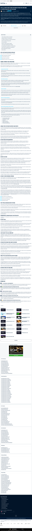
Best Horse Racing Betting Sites (5, 421)
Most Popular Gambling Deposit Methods (7, 44)
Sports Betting (3, 379)
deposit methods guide (21, 177)
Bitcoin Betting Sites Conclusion (6, 48)
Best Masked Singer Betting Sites (5, 481)
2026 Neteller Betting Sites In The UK (10, 321)
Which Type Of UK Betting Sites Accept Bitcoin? (8, 47)
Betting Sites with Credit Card (9, 332)
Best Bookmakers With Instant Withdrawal (6, 373)
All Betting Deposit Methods (5, 457)
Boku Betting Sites (3, 469)
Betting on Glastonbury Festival (5, 484)
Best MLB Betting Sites (4, 411)
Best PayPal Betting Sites (4, 431)
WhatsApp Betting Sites (4, 498)
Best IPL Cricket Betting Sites (5, 422)
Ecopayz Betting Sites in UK (4, 460)
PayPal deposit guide (28, 187)
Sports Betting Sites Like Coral (5, 378)
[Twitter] (25, 3)
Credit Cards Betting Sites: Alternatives (6, 468)
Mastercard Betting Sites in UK (5, 459)
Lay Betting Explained (3, 507)
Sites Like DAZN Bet (7, 402)
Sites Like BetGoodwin (8, 385)
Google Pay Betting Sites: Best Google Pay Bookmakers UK (10, 317)
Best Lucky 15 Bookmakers (4, 372)
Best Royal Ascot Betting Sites (5, 414)
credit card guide (17, 86)
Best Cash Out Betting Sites (4, 432)
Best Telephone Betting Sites (5, 365)
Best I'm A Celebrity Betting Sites (5, 480)
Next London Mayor (3, 492)
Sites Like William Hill (8, 380)
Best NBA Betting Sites (4, 419)
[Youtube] (26, 3)
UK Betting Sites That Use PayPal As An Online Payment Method (10, 313)
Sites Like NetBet (7, 386)
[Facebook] (23, 3)
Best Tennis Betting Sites (4, 418)
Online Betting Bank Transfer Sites (26, 313)
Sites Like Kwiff (7, 387)
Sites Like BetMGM (7, 390)
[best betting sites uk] (4, 3)
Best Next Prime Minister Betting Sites (6, 482)
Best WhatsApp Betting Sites (5, 364)
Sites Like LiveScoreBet (8, 396)
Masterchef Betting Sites (4, 490)
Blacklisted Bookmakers (4, 440)
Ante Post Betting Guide (4, 501)
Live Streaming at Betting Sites (4, 499)
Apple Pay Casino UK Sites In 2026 (10, 336)
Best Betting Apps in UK (4, 447)
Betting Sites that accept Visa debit (5, 466)
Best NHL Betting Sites (4, 412)
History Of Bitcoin (4, 42)
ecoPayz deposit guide (4, 188)
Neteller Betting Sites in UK (4, 461)
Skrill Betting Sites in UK (4, 462)
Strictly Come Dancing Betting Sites (6, 489)
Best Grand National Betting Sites (5, 413)
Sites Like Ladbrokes (8, 379)
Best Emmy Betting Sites (4, 479)
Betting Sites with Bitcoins (4, 467)
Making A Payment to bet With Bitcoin (7, 38)
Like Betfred (8, 381)
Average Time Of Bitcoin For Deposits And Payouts (8, 39)
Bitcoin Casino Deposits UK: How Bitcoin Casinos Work (25, 321)
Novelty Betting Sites (4, 474)
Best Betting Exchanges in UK (5, 368)
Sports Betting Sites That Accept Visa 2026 (26, 325)
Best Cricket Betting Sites (4, 420)
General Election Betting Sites (5, 488)
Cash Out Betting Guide (3, 500)
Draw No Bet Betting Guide (4, 508)
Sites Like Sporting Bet (8, 397)
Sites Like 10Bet (7, 389)
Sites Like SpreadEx (7, 398)
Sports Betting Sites (3, 381)
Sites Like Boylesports (8, 388)
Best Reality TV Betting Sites (5, 475)
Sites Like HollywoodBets (8, 394)
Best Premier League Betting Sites (5, 410)
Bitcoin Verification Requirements (6, 40)
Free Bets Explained (3, 502)
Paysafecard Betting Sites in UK (5, 458)
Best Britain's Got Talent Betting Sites (6, 483)
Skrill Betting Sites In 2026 (25, 332)
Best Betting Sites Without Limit (5, 367)
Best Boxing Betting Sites (4, 409)
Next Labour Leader (3, 491)
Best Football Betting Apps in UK (5, 448)
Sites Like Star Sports (8, 395)
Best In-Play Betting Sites (4, 366)
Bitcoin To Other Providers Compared (7, 43)
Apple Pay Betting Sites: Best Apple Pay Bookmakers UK (26, 317)
